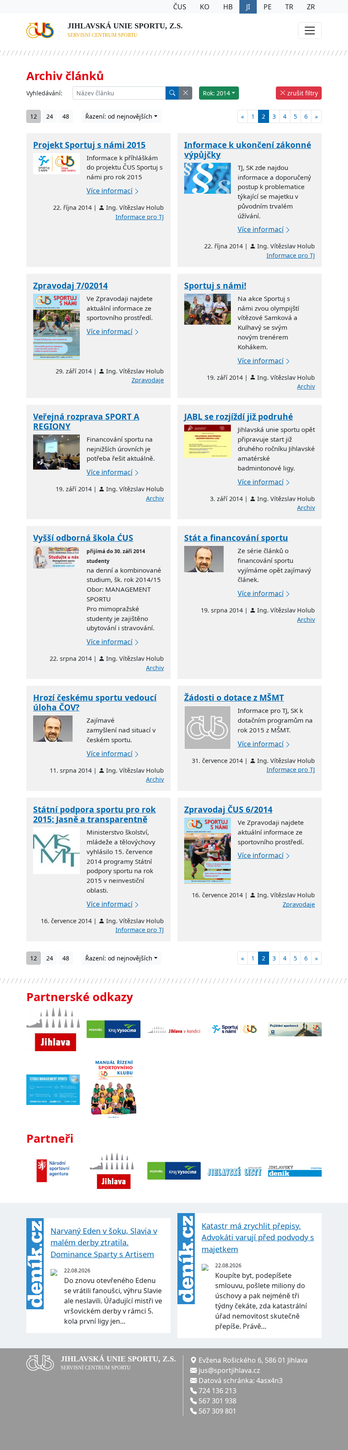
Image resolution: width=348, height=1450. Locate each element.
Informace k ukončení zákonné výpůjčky (247, 149)
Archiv (306, 386)
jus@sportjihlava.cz (229, 1370)
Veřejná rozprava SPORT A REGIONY (86, 421)
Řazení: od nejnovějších (118, 116)
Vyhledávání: (44, 93)
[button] (185, 93)
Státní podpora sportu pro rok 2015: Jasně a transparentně (94, 814)
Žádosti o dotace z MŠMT (234, 697)
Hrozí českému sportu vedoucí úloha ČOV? (95, 702)
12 (33, 116)
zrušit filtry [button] (302, 93)
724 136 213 (217, 1390)
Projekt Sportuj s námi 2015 (89, 144)
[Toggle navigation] (310, 30)
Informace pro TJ (139, 217)
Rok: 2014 (216, 93)
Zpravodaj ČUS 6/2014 (228, 809)
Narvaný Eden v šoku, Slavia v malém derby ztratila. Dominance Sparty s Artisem (104, 1242)
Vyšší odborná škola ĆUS (83, 537)
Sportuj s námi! (215, 285)
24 (49, 116)
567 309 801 (217, 1411)
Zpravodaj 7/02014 (70, 285)
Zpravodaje (148, 380)
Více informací (109, 190)
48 (65, 116)
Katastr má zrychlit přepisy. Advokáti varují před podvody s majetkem (258, 1237)
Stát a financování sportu (236, 537)
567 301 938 (217, 1400)
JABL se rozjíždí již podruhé (238, 416)
